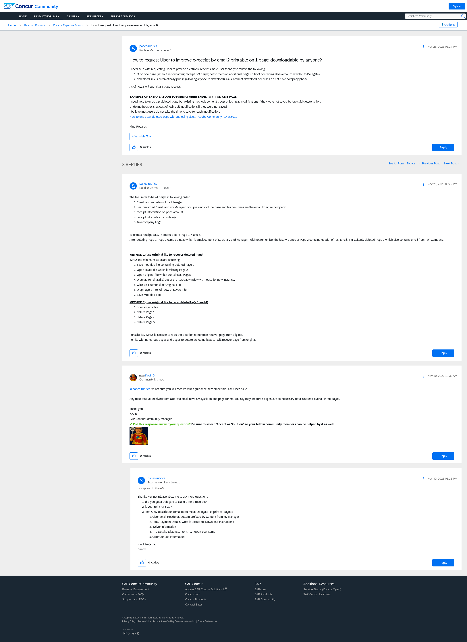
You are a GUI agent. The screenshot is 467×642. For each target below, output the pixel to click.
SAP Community (265, 599)
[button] (423, 47)
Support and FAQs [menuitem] (123, 16)
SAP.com (260, 589)
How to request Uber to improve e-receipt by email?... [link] (125, 25)
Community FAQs (133, 594)
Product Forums (34, 25)
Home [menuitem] (23, 16)
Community (46, 6)
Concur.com (192, 594)
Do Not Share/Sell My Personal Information (174, 621)
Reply (443, 147)
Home (12, 25)
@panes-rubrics (140, 389)
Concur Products (196, 599)
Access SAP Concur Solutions (204, 589)
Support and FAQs (134, 599)
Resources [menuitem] (93, 16)
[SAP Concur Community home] (18, 6)
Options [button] (449, 24)
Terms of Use (144, 621)
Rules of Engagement (135, 589)
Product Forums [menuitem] (45, 16)
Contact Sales (193, 604)
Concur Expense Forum (68, 25)
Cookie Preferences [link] (207, 621)
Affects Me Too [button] (141, 136)
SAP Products (263, 594)
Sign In (457, 6)
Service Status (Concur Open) (322, 589)
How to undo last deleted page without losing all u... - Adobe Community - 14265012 (183, 116)
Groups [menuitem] (72, 16)
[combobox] (435, 16)
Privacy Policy (129, 621)
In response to (151, 488)
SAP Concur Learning (316, 594)
